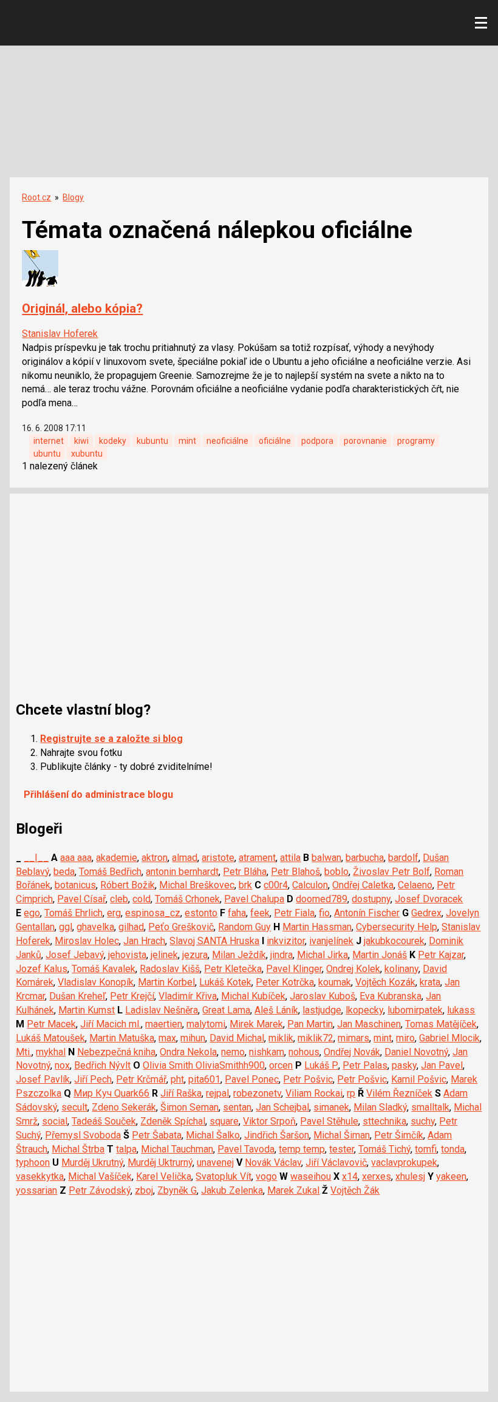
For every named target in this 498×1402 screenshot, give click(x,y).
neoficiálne (227, 441)
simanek (331, 1107)
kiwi (81, 441)
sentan (237, 1107)
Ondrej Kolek (353, 969)
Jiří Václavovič (336, 1162)
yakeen (451, 1176)
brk (245, 885)
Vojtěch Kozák (385, 982)
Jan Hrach (144, 941)
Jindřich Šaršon (276, 1135)
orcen (281, 1065)
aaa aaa (76, 857)
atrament (257, 857)
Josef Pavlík (43, 1079)
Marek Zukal (293, 1190)
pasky (404, 1065)
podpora (317, 441)
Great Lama (226, 1010)
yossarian (36, 1190)
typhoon (33, 1162)
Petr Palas (365, 1065)
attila (290, 857)
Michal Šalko (213, 1135)
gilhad (131, 927)
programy (416, 441)
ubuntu (47, 453)
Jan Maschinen (369, 1024)
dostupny (371, 899)
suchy (423, 1121)
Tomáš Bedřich (110, 871)
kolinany (401, 969)
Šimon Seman (189, 1107)
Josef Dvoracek (429, 899)
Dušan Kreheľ (77, 996)
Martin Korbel (166, 982)
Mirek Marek (256, 1024)
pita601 (204, 1079)
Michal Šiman (341, 1135)
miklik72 (315, 1038)
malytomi (205, 1024)
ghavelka (95, 927)
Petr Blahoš (295, 871)
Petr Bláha (245, 871)
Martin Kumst (86, 1010)
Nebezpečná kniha (116, 1052)
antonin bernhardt (182, 871)
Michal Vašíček (100, 1176)
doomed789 (321, 899)
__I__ (36, 857)
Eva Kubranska (390, 996)
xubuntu (87, 453)
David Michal (237, 1038)
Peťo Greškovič (181, 927)
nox (62, 1065)
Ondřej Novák (352, 1052)
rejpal (217, 1093)
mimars (353, 1038)
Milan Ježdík (239, 955)
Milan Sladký (380, 1107)
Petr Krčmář (141, 1079)
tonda (453, 1149)
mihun (192, 1038)
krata (430, 982)
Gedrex (426, 913)
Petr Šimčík (398, 1135)
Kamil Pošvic (418, 1079)
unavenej (215, 1162)
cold (141, 899)
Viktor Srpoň (269, 1121)
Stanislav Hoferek (60, 333)
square (224, 1121)
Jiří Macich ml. (110, 1024)
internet (48, 441)
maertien (163, 1024)
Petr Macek (51, 1024)
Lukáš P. (321, 1065)
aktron (155, 857)
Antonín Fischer (367, 913)
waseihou (310, 1176)
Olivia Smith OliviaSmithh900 (204, 1065)
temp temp (302, 1149)
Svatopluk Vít (223, 1176)
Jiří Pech (93, 1079)
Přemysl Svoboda (83, 1135)
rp (351, 1093)
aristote (218, 857)
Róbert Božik (127, 885)
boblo (336, 871)
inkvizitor (286, 941)
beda (64, 871)
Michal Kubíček (253, 996)
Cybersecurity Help (396, 927)
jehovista (127, 955)
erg (114, 913)
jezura (195, 955)
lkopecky (364, 1010)
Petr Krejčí (132, 996)
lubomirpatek (415, 1010)
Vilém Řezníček (399, 1093)
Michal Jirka (322, 955)
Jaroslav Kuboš (322, 996)
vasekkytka (40, 1176)
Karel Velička (163, 1176)
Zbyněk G (177, 1190)
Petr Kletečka (233, 969)
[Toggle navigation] (481, 23)
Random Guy (244, 927)
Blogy (73, 197)
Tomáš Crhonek (187, 899)
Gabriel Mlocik (449, 1038)
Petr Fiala (294, 913)
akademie (116, 857)
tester (341, 1149)
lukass (461, 1010)
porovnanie (365, 441)
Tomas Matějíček (441, 1024)
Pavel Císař (81, 899)
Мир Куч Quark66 (111, 1093)
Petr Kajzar (441, 955)
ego (32, 913)
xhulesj (410, 1176)
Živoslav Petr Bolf (391, 871)
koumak (334, 982)
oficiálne (275, 441)
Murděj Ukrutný (92, 1162)
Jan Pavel (442, 1065)
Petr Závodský (100, 1190)
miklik (280, 1038)
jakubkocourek (394, 941)
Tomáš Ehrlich (73, 913)
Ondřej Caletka (363, 885)
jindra (281, 955)
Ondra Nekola (188, 1052)
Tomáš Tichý (384, 1149)
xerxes (376, 1176)
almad (184, 857)
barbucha (365, 857)
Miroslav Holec (87, 941)
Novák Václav (273, 1162)
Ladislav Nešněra (161, 1010)
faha (237, 913)
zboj (144, 1190)
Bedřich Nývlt (102, 1065)
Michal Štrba (78, 1149)
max (167, 1038)
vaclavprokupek (404, 1162)
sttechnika (384, 1121)
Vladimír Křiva (188, 996)
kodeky (112, 441)
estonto (201, 913)
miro (405, 1038)
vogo (266, 1176)
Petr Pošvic (308, 1079)
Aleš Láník (276, 1010)
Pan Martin (310, 1024)
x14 (350, 1176)
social (54, 1121)
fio (324, 913)
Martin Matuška (121, 1038)
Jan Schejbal (282, 1107)
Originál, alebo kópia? (82, 308)
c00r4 (276, 885)
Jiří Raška (181, 1093)
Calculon (310, 885)
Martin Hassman (317, 927)
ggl (65, 927)
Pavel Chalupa (254, 899)
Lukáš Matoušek (50, 1038)
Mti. (24, 1052)
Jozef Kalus (41, 969)
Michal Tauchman (177, 1149)
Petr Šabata (157, 1135)
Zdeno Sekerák (124, 1107)
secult (74, 1107)
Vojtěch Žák (355, 1190)
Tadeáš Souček (104, 1121)
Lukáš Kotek (225, 982)
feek (260, 913)
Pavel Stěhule (329, 1121)
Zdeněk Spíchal (172, 1121)
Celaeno (415, 885)
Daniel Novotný (416, 1052)
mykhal (51, 1052)
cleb (119, 899)
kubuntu (152, 441)
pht (177, 1079)
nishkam (266, 1052)
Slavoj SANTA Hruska (214, 941)
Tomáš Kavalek (103, 969)
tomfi (426, 1149)
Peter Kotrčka (285, 982)
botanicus (75, 885)
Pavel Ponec (252, 1079)
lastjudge (321, 1010)
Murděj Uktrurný (160, 1162)
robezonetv (257, 1093)
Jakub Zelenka (232, 1190)
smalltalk (430, 1107)
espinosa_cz (152, 913)
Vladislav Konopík (96, 982)
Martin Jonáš (379, 955)
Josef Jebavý (75, 955)
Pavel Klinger (294, 969)
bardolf (403, 857)
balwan (326, 857)
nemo (233, 1052)
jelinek (164, 955)
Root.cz (36, 197)
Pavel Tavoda (246, 1149)
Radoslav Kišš (170, 969)
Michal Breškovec (196, 885)
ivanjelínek (331, 941)
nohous (303, 1052)
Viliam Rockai (314, 1093)
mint (187, 441)
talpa (126, 1149)
